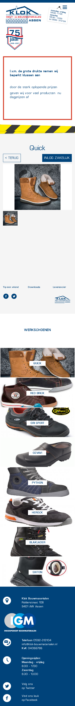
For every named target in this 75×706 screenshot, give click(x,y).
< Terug (12, 158)
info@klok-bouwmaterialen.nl (39, 644)
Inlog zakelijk (57, 158)
